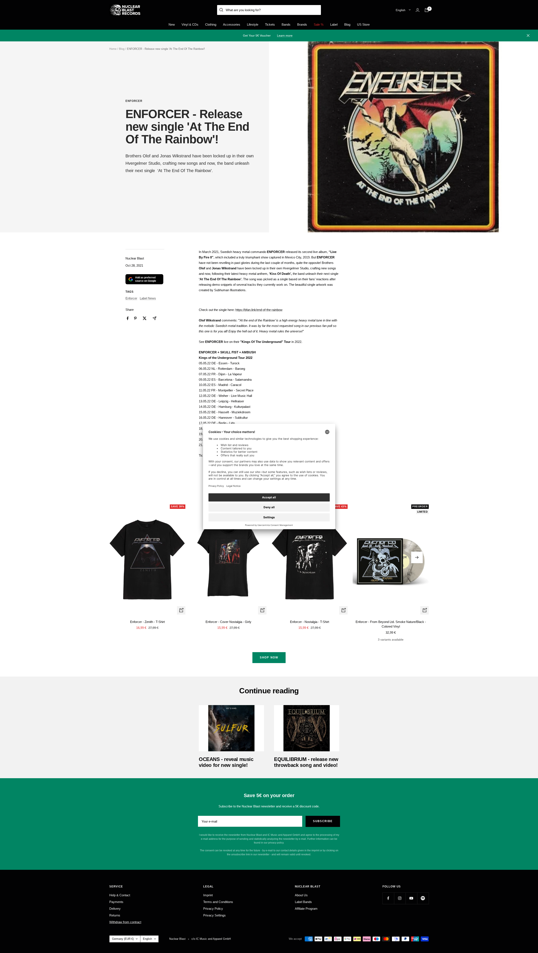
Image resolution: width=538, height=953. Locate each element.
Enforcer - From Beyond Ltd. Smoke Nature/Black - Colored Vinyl (391, 624)
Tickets (270, 24)
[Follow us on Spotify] (423, 898)
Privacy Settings (214, 915)
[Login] (417, 10)
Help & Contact (119, 895)
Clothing (210, 24)
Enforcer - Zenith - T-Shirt (147, 622)
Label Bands (303, 902)
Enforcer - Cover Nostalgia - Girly (228, 622)
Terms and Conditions (218, 902)
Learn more (285, 35)
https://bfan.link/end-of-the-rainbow (258, 310)
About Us (301, 895)
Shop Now (269, 657)
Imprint (208, 895)
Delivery (115, 908)
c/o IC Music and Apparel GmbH (211, 938)
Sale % (318, 24)
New (172, 24)
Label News (148, 298)
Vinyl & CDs (190, 24)
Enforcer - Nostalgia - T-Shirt (309, 622)
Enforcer (133, 101)
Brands (302, 24)
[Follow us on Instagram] (400, 898)
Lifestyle (252, 24)
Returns (114, 915)
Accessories (231, 24)
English (400, 10)
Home (112, 48)
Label (334, 24)
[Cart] (427, 10)
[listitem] (128, 318)
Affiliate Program (306, 908)
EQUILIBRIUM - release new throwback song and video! (306, 762)
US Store (363, 24)
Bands (286, 24)
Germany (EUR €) (123, 938)
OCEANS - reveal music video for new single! (226, 762)
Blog (347, 24)
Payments (116, 902)
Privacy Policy (213, 908)
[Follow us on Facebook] (388, 898)
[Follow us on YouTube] (411, 898)
